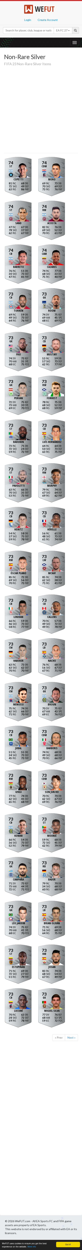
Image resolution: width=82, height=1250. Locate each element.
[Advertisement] (41, 110)
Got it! (68, 1244)
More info (31, 1246)
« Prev (58, 1037)
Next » (71, 1037)
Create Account (48, 19)
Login (27, 19)
